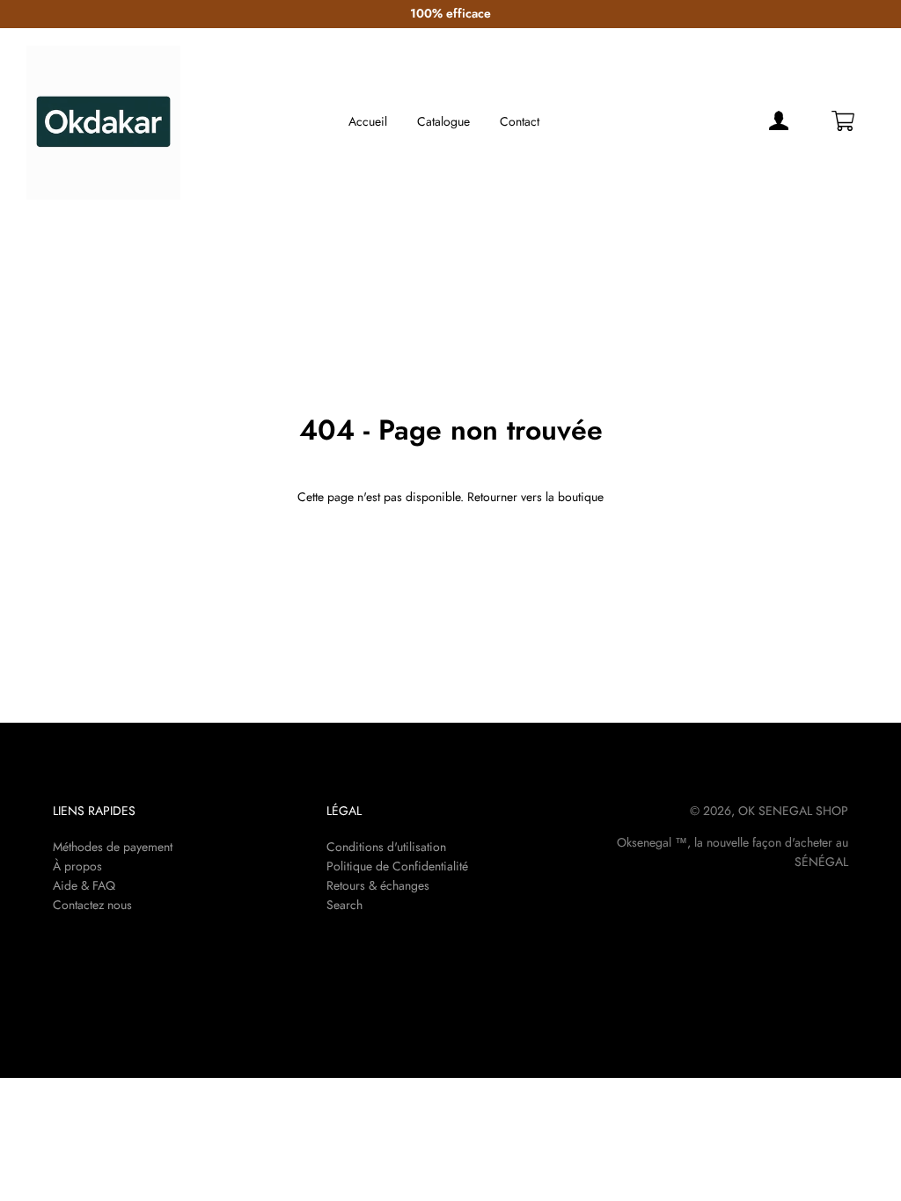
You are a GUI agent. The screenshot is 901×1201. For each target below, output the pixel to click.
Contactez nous (92, 904)
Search (344, 904)
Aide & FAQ (84, 885)
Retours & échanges (377, 885)
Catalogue (443, 121)
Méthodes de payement (112, 846)
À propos (77, 866)
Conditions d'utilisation (386, 846)
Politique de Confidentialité (397, 866)
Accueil (367, 121)
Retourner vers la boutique (535, 497)
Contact (519, 121)
